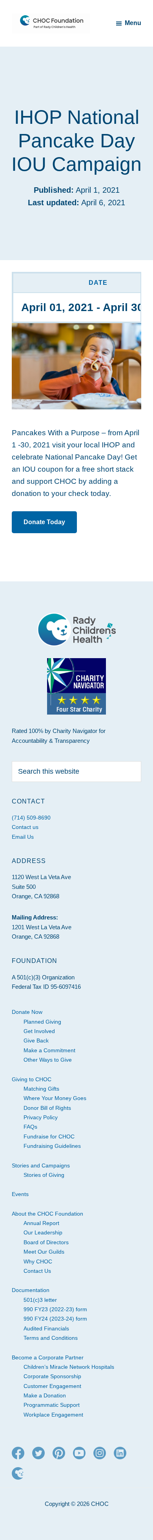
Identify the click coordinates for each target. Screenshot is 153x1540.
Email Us (23, 837)
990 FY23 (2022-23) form (55, 1309)
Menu (133, 23)
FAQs (30, 1127)
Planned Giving (42, 1022)
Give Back (36, 1040)
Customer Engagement (52, 1386)
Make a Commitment (49, 1050)
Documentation (30, 1290)
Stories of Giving (44, 1175)
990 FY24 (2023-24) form (55, 1319)
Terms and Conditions (51, 1338)
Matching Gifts (41, 1089)
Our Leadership (43, 1232)
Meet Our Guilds (44, 1252)
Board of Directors (46, 1242)
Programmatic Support (52, 1405)
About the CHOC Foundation (47, 1214)
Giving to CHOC (31, 1079)
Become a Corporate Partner (48, 1357)
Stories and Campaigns (41, 1165)
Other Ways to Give (48, 1060)
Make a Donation (45, 1395)
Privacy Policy (41, 1117)
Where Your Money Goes (55, 1098)
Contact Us (37, 1271)
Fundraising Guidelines (52, 1146)
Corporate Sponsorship (52, 1376)
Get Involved (39, 1031)
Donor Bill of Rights (47, 1108)
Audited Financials (46, 1328)
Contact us (25, 827)
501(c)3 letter (40, 1300)
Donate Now (27, 1012)
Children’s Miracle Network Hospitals (69, 1367)
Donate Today (44, 522)
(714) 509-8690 (31, 817)
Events (20, 1194)
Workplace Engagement (53, 1415)
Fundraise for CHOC (49, 1136)
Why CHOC (38, 1261)
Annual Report (41, 1223)
